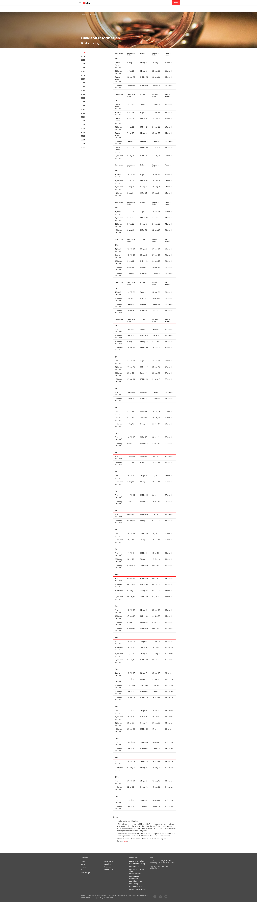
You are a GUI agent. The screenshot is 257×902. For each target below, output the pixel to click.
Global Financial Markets (137, 889)
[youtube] (165, 896)
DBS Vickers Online (135, 881)
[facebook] (154, 896)
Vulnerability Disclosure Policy (138, 895)
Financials (93, 15)
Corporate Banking (135, 886)
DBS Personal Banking (136, 861)
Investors (84, 15)
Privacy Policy (101, 895)
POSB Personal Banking (137, 864)
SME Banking (133, 884)
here (125, 841)
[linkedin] (160, 896)
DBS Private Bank (135, 874)
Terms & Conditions (87, 895)
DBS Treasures (134, 866)
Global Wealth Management (134, 877)
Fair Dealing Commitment (116, 895)
